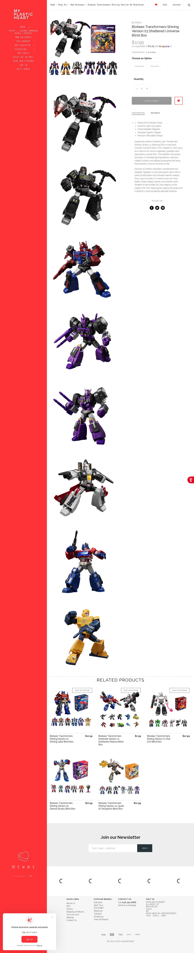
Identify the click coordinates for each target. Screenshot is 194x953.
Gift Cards (23, 69)
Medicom (98, 911)
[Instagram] (13, 867)
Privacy (69, 909)
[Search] (189, 5)
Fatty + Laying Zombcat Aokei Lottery (23, 32)
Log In (23, 65)
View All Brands (101, 919)
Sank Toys (98, 905)
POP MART (99, 908)
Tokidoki (98, 914)
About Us (70, 903)
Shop (23, 27)
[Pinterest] (28, 867)
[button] (157, 46)
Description (138, 113)
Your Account (72, 914)
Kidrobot (98, 902)
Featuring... (23, 49)
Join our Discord (23, 61)
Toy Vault (23, 53)
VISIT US (150, 899)
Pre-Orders (23, 41)
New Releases (23, 37)
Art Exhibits (23, 45)
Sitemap (70, 917)
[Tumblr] (33, 867)
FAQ (68, 906)
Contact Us (71, 920)
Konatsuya (98, 916)
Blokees (136, 22)
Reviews (155, 113)
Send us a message (127, 905)
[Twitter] (23, 867)
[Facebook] (18, 867)
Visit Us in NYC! (23, 57)
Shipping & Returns (75, 912)
